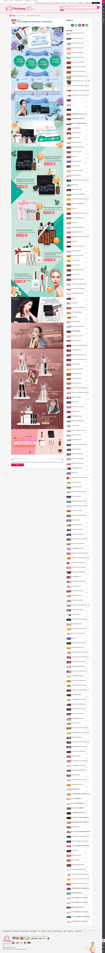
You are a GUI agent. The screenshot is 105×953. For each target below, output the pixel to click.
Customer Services (19, 0)
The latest (80, 2)
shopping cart (88, 2)
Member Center (71, 2)
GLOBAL (36, 0)
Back (17, 464)
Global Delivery (28, 0)
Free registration (57, 2)
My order (64, 2)
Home (13, 15)
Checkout (95, 2)
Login (51, 2)
